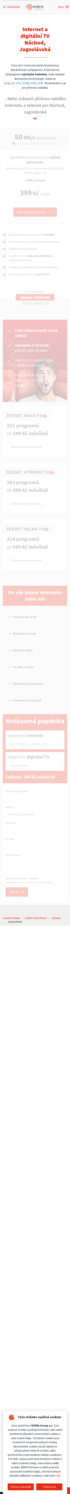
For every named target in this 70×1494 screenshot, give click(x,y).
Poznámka (12, 855)
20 (12, 83)
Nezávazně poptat (32, 212)
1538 (26, 83)
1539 (33, 83)
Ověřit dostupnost (36, 918)
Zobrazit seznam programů (26, 447)
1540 (40, 83)
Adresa (10, 807)
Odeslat (15, 892)
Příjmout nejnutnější (20, 1486)
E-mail (10, 839)
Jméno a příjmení (17, 791)
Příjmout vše (49, 1486)
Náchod (56, 918)
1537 (18, 83)
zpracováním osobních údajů (37, 882)
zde (58, 1475)
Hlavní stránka (11, 918)
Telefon (11, 823)
